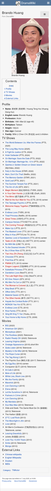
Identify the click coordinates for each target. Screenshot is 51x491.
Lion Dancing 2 (12, 385)
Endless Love (11, 212)
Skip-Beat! (9, 288)
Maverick (9, 382)
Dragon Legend (12, 266)
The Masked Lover (13, 231)
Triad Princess (11, 215)
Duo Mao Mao (11, 404)
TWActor (16, 470)
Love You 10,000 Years (15, 439)
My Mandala (10, 401)
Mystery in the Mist (13, 350)
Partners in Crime (13, 395)
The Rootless (11, 335)
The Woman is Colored (15, 285)
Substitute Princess (13, 269)
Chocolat (9, 256)
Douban (8, 460)
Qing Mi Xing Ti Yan (14, 313)
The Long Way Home (14, 148)
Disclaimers (33, 481)
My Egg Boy (10, 363)
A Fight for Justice (13, 152)
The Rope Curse (12, 354)
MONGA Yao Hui (12, 304)
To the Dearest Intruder (15, 247)
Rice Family (10, 310)
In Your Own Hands (13, 193)
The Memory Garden (14, 177)
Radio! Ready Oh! (13, 338)
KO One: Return (12, 279)
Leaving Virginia (12, 341)
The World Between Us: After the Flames (23, 142)
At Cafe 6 (9, 369)
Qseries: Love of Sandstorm (17, 237)
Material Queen (12, 295)
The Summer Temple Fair (16, 183)
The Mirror (9, 196)
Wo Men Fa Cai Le (13, 282)
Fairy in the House (13, 171)
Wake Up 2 (10, 228)
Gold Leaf (9, 180)
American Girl (11, 328)
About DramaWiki (20, 481)
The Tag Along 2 (12, 357)
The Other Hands (12, 298)
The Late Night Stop (14, 275)
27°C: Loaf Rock (12, 417)
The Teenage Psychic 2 (15, 202)
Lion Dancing (11, 398)
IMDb (7, 463)
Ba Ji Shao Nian (12, 250)
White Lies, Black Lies (15, 376)
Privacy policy (6, 481)
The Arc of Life (11, 186)
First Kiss (9, 260)
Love (7, 423)
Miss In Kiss (10, 234)
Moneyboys (10, 331)
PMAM (8, 263)
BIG (7, 325)
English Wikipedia (13, 457)
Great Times (10, 218)
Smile (7, 443)
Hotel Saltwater (12, 155)
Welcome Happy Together (16, 206)
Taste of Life (10, 240)
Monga (8, 446)
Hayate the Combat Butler (16, 301)
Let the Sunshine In (13, 392)
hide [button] (11, 85)
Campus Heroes (12, 221)
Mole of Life (10, 373)
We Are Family (11, 379)
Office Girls (10, 291)
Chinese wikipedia (13, 454)
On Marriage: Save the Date (17, 158)
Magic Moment (11, 190)
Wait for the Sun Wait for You (17, 199)
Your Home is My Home (15, 317)
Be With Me (10, 244)
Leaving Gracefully (13, 433)
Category (7, 470)
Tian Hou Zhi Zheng (14, 253)
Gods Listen (10, 347)
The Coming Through (14, 225)
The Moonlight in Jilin (14, 420)
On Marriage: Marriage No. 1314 (19, 161)
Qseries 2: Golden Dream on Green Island (23, 164)
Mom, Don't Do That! (14, 174)
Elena (7, 389)
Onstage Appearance (14, 344)
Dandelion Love (12, 272)
